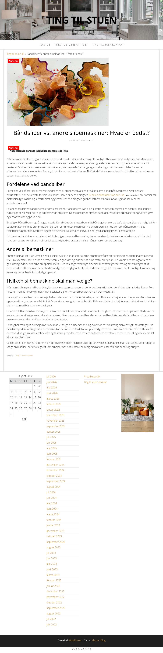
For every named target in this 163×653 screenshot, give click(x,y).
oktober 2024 (54, 475)
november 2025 (55, 420)
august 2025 (53, 431)
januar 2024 (53, 525)
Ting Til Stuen (81, 19)
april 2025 (52, 453)
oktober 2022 (54, 602)
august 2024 (53, 486)
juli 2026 (51, 376)
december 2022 (55, 591)
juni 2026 (51, 382)
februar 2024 (53, 520)
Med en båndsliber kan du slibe (106, 195)
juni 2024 (51, 497)
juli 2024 (51, 492)
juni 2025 (51, 442)
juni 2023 (51, 558)
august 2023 (53, 547)
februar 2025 (53, 459)
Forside (44, 44)
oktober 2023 (54, 536)
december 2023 (55, 531)
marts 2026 (52, 398)
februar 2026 (53, 404)
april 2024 (52, 508)
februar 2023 (53, 580)
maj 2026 (51, 387)
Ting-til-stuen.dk (15, 54)
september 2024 (55, 481)
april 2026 (52, 393)
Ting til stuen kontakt (108, 44)
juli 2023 (51, 553)
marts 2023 (52, 575)
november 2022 (55, 597)
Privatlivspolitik (92, 376)
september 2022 (55, 608)
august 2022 (53, 613)
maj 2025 (51, 448)
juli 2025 (51, 437)
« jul (24, 418)
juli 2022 (51, 619)
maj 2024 (51, 503)
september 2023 (55, 542)
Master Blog (99, 640)
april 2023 (52, 569)
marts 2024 (52, 514)
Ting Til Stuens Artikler (71, 44)
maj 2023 (51, 564)
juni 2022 (51, 624)
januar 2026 (53, 409)
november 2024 (55, 470)
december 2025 (55, 415)
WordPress (75, 640)
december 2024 (55, 464)
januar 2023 (53, 586)
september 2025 (55, 426)
